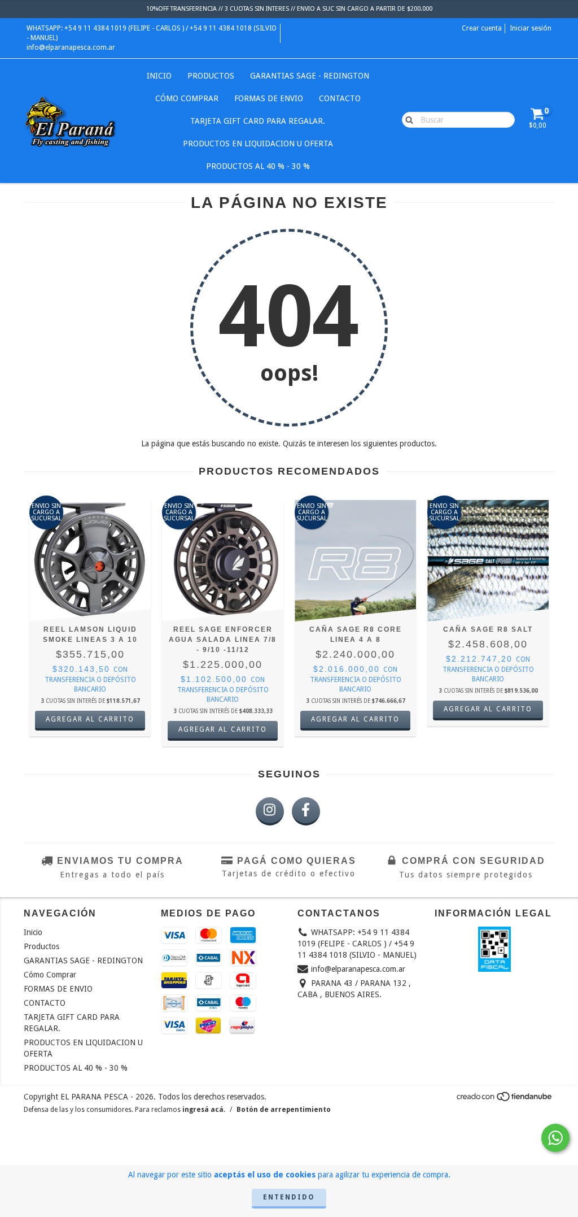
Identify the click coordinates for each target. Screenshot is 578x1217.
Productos (210, 75)
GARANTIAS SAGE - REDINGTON (309, 75)
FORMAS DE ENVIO (268, 98)
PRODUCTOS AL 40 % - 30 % (258, 166)
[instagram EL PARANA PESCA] (270, 811)
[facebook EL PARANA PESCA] (306, 811)
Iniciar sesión (530, 28)
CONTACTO (340, 98)
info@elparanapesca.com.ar (71, 47)
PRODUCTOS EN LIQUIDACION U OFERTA (258, 143)
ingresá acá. (203, 1110)
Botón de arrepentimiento (284, 1110)
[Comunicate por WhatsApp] (555, 1138)
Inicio (159, 75)
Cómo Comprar (186, 98)
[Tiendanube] (505, 1100)
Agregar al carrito (90, 719)
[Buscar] (406, 119)
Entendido (289, 1197)
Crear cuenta (482, 28)
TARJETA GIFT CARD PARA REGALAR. (257, 120)
